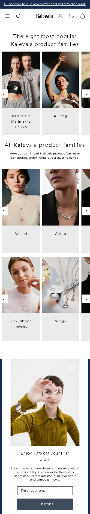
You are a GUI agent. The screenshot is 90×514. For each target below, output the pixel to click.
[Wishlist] (71, 15)
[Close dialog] (72, 366)
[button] (7, 16)
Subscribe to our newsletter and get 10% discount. (45, 4)
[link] (60, 16)
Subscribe (45, 504)
